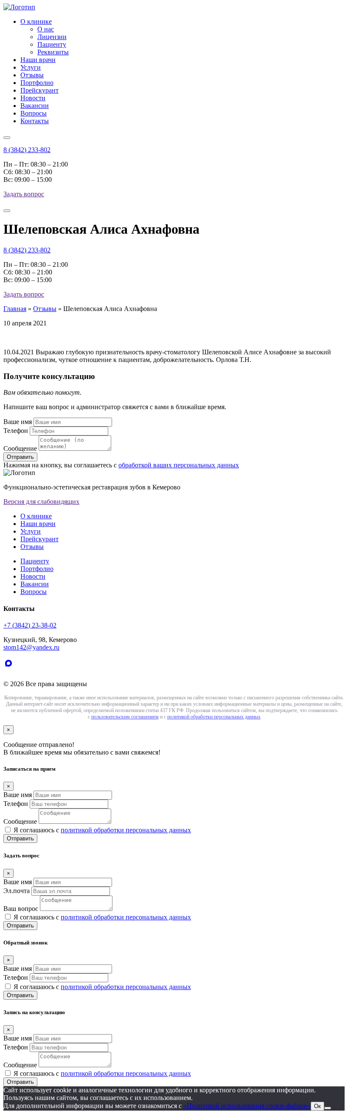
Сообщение (20, 448)
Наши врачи (38, 59)
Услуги (30, 67)
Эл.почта (16, 890)
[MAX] (10, 669)
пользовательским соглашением (125, 717)
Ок (317, 1106)
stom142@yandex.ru (31, 647)
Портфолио (36, 82)
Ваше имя (17, 421)
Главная (14, 308)
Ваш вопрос (20, 908)
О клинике (36, 21)
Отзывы (32, 75)
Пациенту (51, 44)
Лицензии (52, 36)
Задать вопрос (23, 194)
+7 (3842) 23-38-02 (29, 625)
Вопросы (33, 113)
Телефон (15, 430)
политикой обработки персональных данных (214, 717)
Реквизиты (53, 52)
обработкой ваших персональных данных (178, 465)
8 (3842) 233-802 (27, 149)
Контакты (34, 120)
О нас (45, 29)
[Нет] (327, 1108)
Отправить (20, 838)
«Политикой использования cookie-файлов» (247, 1105)
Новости (32, 98)
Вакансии (34, 105)
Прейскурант (39, 90)
